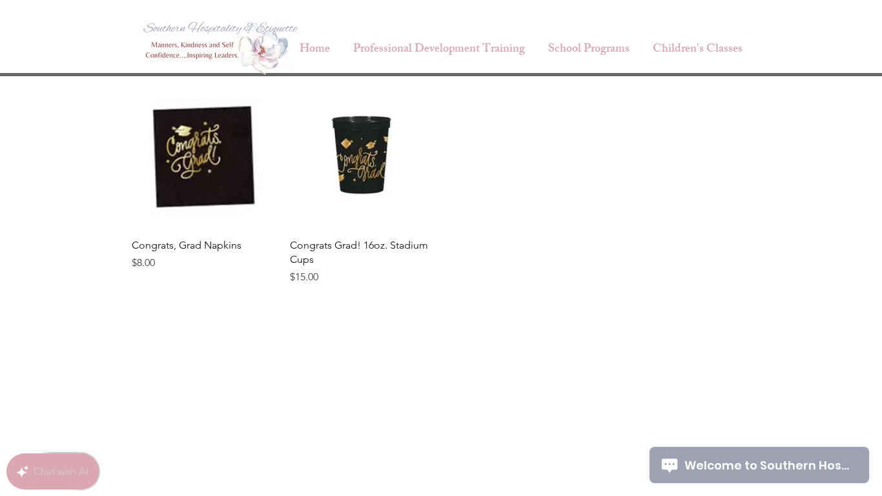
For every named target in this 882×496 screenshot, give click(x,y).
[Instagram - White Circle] (725, 417)
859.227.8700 (627, 418)
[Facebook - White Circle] (702, 417)
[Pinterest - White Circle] (749, 417)
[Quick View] (204, 155)
